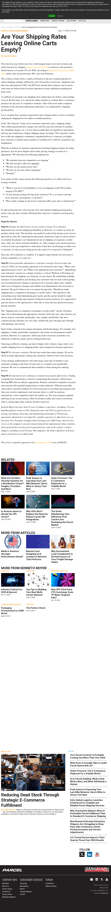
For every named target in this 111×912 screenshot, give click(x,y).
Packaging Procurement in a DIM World (12, 611)
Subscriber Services (31, 879)
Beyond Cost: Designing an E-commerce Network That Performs (36, 555)
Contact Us (6, 892)
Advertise (5, 883)
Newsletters (24, 886)
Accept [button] (52, 16)
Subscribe (23, 883)
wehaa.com (104, 893)
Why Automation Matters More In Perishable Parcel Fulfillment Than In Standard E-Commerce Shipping (88, 813)
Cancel (22, 894)
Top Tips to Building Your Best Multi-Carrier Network (36, 592)
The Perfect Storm (36, 608)
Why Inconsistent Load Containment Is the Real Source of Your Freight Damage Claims (62, 556)
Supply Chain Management (15, 31)
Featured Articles (59, 571)
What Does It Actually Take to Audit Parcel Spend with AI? (88, 764)
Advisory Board (51, 886)
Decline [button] (60, 16)
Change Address (26, 892)
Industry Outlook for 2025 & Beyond (11, 590)
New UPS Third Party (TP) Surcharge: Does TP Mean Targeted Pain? (62, 593)
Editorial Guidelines (9, 897)
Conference (50, 883)
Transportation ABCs (11, 605)
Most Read (71, 751)
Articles (27, 533)
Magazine (44, 21)
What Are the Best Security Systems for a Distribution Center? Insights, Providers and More (12, 483)
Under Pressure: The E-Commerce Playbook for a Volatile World (61, 482)
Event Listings (7, 889)
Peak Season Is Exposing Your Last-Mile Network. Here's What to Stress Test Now (36, 483)
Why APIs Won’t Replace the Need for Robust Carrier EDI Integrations (37, 515)
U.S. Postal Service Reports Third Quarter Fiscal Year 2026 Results (87, 838)
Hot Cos (82, 21)
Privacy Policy (63, 6)
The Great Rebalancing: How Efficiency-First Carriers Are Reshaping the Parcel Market (62, 518)
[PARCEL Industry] (12, 870)
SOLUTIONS (71, 21)
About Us (5, 886)
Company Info (9, 879)
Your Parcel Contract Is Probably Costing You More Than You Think (87, 756)
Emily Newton (9, 810)
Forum (49, 879)
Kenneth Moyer (10, 56)
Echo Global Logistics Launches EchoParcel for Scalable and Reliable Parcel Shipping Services (87, 803)
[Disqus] (38, 650)
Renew (22, 889)
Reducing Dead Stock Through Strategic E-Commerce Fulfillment (30, 800)
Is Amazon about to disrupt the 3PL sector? (11, 514)
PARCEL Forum (58, 21)
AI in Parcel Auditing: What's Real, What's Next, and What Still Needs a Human (88, 781)
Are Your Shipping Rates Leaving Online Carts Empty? (34, 43)
